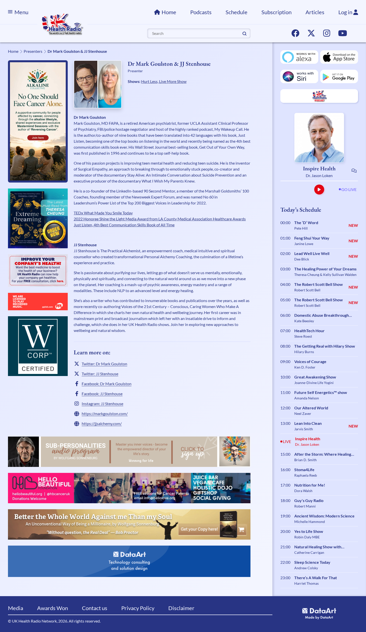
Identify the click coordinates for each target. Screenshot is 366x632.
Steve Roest (303, 336)
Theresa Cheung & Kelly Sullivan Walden (325, 274)
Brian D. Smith (305, 460)
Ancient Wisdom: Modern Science (324, 515)
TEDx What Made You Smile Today (103, 212)
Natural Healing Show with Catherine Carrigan (317, 547)
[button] (319, 189)
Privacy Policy (137, 608)
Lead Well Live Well (311, 253)
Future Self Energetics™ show (320, 392)
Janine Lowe (303, 244)
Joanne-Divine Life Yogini (314, 382)
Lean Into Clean (308, 423)
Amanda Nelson (306, 398)
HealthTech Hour (309, 330)
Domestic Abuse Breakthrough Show (321, 315)
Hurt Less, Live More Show (163, 81)
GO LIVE (349, 189)
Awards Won (52, 608)
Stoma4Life (304, 469)
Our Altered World (311, 407)
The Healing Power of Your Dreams (325, 268)
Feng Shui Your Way (311, 238)
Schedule (236, 12)
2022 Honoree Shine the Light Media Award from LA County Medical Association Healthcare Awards (160, 218)
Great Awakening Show (315, 377)
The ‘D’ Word (306, 222)
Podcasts (201, 12)
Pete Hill (301, 228)
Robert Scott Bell (307, 290)
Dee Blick (301, 259)
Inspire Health (319, 168)
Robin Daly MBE (307, 537)
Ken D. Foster (304, 367)
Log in (345, 12)
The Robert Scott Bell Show (318, 284)
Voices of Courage (310, 361)
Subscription (276, 12)
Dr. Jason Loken (319, 175)
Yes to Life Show (308, 531)
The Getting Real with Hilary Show (324, 346)
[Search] (244, 33)
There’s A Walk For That (315, 577)
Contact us (94, 608)
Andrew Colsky (306, 568)
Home (169, 12)
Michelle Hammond (309, 521)
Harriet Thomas (306, 583)
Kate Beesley (304, 321)
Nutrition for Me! (309, 485)
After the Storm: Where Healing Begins (322, 454)
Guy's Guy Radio (308, 500)
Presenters (33, 51)
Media (15, 608)
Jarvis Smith (303, 429)
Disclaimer (181, 608)
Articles (314, 12)
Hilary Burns (304, 352)
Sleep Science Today (312, 562)
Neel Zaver (302, 413)
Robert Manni (305, 506)
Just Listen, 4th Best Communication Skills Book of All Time (124, 224)
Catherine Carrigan (309, 552)
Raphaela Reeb (305, 475)
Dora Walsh (303, 491)
